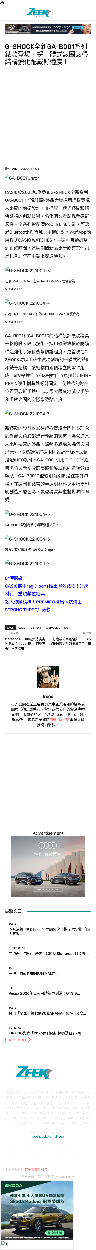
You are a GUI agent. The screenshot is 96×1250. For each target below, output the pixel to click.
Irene (14, 168)
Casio (21, 627)
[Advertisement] (48, 116)
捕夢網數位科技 (36, 1169)
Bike (12, 988)
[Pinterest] (49, 1149)
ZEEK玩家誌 (60, 720)
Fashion (11, 37)
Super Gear (17, 948)
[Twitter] (75, 1149)
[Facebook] (10, 1149)
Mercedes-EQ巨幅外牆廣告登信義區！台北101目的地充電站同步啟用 (25, 643)
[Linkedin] (36, 1149)
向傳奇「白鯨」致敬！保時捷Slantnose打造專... (49, 953)
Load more (16, 1039)
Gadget (24, 37)
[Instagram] (23, 1149)
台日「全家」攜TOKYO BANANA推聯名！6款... (47, 1013)
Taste (12, 923)
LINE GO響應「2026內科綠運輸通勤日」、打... (47, 1033)
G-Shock (35, 627)
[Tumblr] (62, 1149)
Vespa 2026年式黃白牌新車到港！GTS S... (44, 993)
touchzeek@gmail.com (48, 1136)
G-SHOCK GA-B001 (57, 627)
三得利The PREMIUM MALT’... (33, 973)
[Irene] (48, 677)
